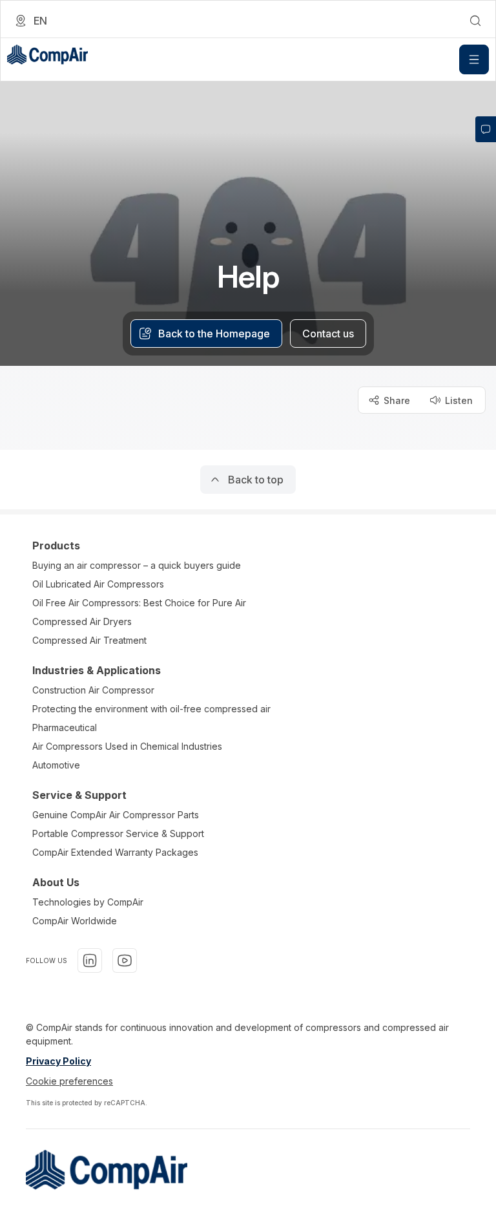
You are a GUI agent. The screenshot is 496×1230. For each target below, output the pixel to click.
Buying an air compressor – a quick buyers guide (136, 565)
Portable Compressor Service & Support (118, 833)
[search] (475, 21)
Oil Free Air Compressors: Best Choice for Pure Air (139, 602)
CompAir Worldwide (74, 920)
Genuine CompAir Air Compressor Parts (115, 814)
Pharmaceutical (64, 727)
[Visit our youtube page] (124, 960)
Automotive (56, 764)
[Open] (474, 59)
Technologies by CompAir (87, 901)
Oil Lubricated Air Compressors (98, 583)
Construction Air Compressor (93, 689)
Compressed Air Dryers (82, 621)
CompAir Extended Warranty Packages (115, 852)
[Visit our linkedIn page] (90, 960)
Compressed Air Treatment (89, 640)
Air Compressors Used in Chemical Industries (127, 746)
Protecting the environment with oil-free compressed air (151, 708)
